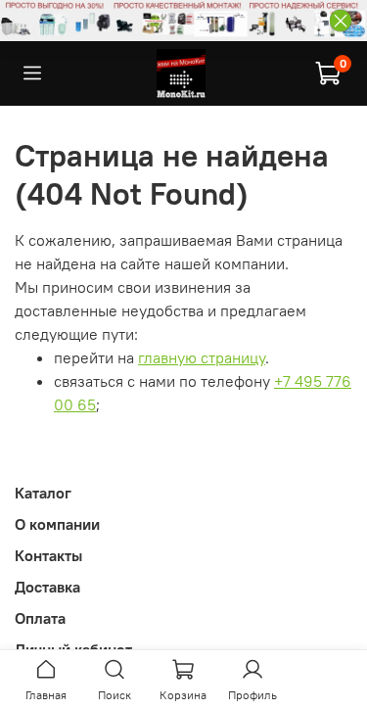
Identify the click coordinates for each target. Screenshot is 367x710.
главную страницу (201, 357)
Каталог (43, 492)
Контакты (48, 555)
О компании (57, 524)
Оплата (40, 618)
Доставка (47, 586)
